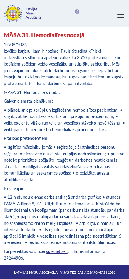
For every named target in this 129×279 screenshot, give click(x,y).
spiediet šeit (57, 251)
